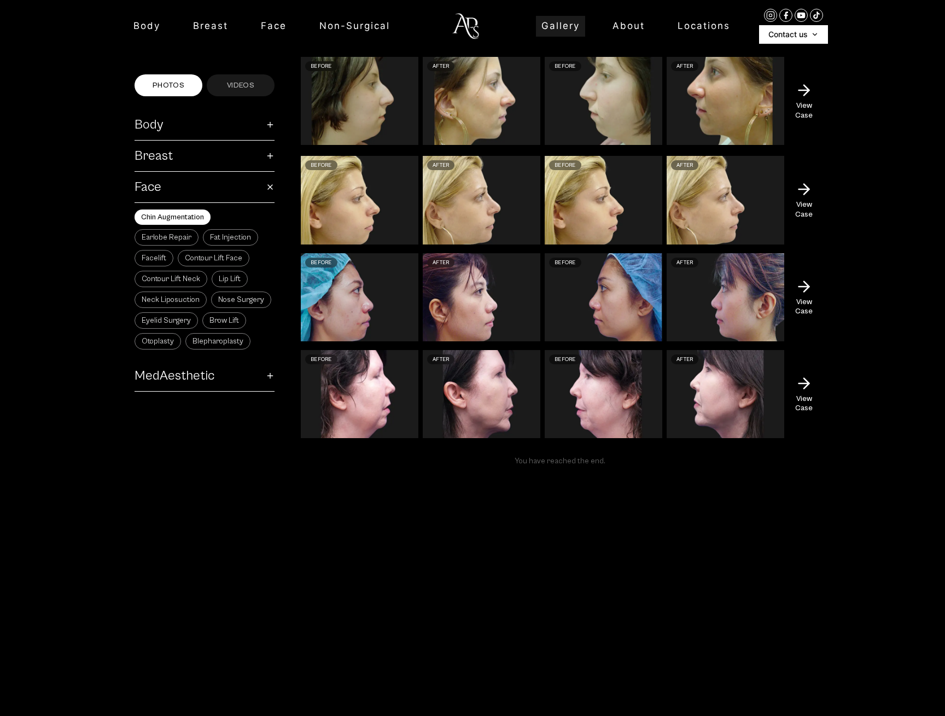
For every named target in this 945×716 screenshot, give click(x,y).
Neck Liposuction (171, 299)
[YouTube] (801, 15)
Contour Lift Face (213, 258)
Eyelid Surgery (166, 320)
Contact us (788, 34)
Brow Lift (224, 320)
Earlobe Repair (166, 237)
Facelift (154, 258)
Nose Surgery (241, 299)
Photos (168, 85)
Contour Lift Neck (171, 279)
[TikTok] (816, 15)
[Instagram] (770, 15)
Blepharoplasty (217, 341)
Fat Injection (230, 237)
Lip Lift (230, 279)
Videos (240, 85)
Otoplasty (158, 341)
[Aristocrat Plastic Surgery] (466, 26)
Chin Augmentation (172, 217)
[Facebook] (785, 15)
